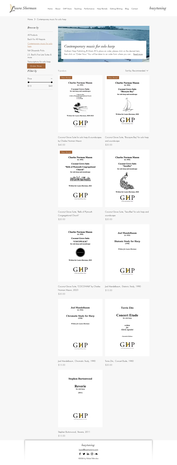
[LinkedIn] (88, 453)
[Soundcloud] (96, 453)
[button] (58, 9)
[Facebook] (80, 453)
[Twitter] (84, 453)
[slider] (28, 82)
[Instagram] (92, 453)
